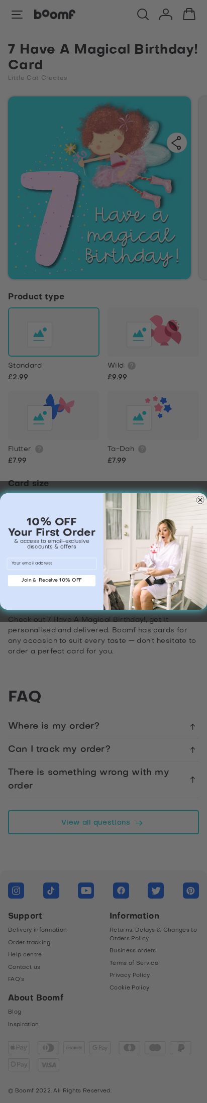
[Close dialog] (200, 500)
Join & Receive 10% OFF (52, 580)
